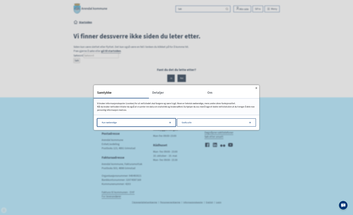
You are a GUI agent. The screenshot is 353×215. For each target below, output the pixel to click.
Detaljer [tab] (158, 92)
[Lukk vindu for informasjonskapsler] (256, 88)
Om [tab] (209, 92)
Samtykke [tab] (104, 92)
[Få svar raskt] (343, 205)
